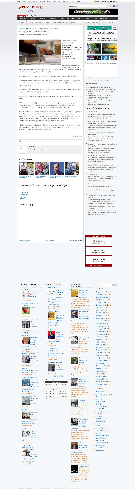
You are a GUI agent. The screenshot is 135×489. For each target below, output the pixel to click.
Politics (29, 1)
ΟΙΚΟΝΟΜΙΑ (100, 421)
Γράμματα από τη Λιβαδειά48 (59, 367)
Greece (24, 1)
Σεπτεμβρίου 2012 (102, 305)
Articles (55, 1)
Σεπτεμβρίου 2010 (102, 363)
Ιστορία (48, 22)
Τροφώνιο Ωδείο (53, 311)
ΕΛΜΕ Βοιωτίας (53, 348)
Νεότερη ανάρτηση (24, 240)
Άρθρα (79, 19)
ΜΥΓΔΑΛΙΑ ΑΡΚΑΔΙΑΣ (30, 319)
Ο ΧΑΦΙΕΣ (25, 289)
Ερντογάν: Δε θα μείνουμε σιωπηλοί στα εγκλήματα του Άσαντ (80, 316)
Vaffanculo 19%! (92, 174)
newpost (79, 136)
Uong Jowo (77, 488)
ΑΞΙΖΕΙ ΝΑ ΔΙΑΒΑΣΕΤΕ (104, 394)
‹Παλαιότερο (24, 194)
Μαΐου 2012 (100, 310)
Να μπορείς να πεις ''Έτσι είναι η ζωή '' (98, 155)
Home (18, 1)
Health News (66, 1)
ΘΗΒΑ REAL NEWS (54, 288)
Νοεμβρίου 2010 (101, 358)
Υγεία (95, 19)
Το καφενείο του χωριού (34, 323)
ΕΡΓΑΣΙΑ (99, 411)
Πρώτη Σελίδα (23, 19)
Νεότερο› (23, 197)
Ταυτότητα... (91, 184)
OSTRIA (25, 428)
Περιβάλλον (75, 22)
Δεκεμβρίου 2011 (101, 323)
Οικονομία (52, 19)
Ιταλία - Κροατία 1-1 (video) (83, 360)
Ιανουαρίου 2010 (101, 384)
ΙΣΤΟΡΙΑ (99, 414)
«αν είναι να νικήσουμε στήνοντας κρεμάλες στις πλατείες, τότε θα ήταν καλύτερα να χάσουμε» (101, 91)
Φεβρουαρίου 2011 (102, 350)
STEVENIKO (29, 488)
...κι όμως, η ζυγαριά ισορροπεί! (34, 294)
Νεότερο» (23, 198)
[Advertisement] (56, 275)
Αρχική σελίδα (49, 240)
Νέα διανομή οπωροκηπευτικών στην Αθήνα (100, 165)
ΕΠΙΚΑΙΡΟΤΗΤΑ (27, 28)
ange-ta (24, 368)
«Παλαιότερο (24, 192)
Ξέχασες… (82, 400)
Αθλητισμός (104, 19)
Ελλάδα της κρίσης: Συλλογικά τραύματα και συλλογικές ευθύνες (45, 16)
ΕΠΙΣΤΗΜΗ (100, 409)
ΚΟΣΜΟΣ (36, 28)
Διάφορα (95, 22)
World (59, 1)
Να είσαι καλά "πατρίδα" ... (106, 87)
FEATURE (99, 448)
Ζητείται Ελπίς (84, 337)
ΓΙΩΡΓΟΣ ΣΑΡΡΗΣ (28, 354)
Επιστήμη (31, 22)
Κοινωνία (70, 19)
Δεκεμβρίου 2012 (101, 297)
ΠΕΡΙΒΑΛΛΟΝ (101, 426)
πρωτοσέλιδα (98, 80)
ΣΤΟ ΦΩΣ (33, 308)
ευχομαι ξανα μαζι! (101, 99)
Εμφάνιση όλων (59, 376)
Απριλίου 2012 (101, 313)
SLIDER (61, 19)
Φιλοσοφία (57, 22)
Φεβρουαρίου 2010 (102, 382)
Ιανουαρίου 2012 (101, 321)
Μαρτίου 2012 (100, 316)
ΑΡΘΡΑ (98, 397)
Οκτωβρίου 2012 (101, 302)
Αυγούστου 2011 (101, 334)
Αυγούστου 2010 (101, 366)
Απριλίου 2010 (101, 376)
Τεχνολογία (40, 22)
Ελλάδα (33, 19)
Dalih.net (64, 488)
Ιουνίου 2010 (100, 371)
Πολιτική (43, 19)
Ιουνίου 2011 (100, 339)
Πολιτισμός (21, 22)
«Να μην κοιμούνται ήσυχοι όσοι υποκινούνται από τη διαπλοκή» (80, 447)
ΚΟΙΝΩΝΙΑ (99, 416)
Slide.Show (42, 1)
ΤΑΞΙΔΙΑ (99, 433)
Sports (73, 1)
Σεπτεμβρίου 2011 (102, 331)
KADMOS (51, 330)
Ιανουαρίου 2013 (101, 294)
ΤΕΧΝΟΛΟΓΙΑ (101, 438)
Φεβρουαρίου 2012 (102, 318)
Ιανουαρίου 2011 (101, 353)
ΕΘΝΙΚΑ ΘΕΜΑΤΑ (102, 402)
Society (49, 1)
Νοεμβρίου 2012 (101, 300)
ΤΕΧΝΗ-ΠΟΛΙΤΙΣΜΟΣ (103, 436)
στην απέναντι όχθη (29, 396)
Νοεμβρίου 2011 (101, 326)
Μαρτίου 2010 (100, 379)
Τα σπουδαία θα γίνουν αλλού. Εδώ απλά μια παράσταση (79, 423)
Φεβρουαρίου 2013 (102, 292)
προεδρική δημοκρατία (29, 377)
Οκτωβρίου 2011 (101, 329)
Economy (35, 1)
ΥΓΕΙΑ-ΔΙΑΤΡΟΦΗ (102, 443)
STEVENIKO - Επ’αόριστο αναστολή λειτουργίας (101, 112)
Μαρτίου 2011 (100, 347)
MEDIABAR (100, 450)
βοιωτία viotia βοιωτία (55, 362)
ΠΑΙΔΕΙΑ (99, 423)
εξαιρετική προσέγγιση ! (102, 104)
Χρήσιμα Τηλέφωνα (107, 22)
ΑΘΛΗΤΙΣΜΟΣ (101, 392)
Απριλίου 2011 (101, 345)
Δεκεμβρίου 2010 (101, 355)
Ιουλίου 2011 (100, 337)
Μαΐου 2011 (100, 342)
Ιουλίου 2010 (100, 368)
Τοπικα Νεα (100, 440)
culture (78, 1)
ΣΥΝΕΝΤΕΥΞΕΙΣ (101, 431)
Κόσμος (87, 19)
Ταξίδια (65, 22)
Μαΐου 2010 (100, 374)
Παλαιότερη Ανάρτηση (75, 240)
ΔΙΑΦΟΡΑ (99, 399)
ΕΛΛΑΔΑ (99, 404)
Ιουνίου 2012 (100, 308)
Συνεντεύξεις (85, 22)
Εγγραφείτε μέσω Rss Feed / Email (106, 1)
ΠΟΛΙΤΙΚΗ (99, 428)
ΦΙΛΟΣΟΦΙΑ (100, 445)
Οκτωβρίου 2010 (101, 360)
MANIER (25, 410)
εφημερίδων (106, 80)
